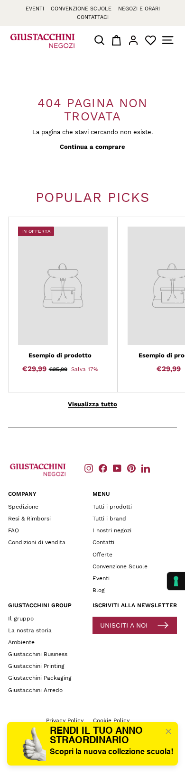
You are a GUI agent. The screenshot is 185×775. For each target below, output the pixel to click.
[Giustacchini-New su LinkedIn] (145, 468)
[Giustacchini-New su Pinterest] (131, 468)
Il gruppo (21, 618)
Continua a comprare (92, 146)
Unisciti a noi (124, 625)
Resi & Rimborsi (29, 518)
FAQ (13, 530)
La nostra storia (30, 630)
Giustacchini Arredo (35, 690)
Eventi (35, 9)
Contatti (103, 542)
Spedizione (23, 506)
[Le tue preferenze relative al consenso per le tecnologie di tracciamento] (176, 581)
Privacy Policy (64, 720)
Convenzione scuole (81, 9)
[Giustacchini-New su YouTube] (117, 468)
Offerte (102, 554)
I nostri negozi (111, 530)
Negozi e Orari (139, 9)
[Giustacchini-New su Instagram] (88, 468)
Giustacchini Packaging (40, 678)
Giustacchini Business (37, 654)
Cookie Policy (111, 720)
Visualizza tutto (92, 404)
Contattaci (93, 17)
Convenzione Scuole (120, 566)
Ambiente (21, 642)
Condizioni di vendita (36, 542)
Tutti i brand (109, 518)
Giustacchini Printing (36, 666)
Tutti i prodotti (112, 506)
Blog (98, 590)
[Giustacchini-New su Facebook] (103, 468)
